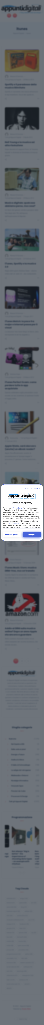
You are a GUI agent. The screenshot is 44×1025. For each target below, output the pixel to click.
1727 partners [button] (17, 508)
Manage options (11, 535)
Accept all (32, 535)
